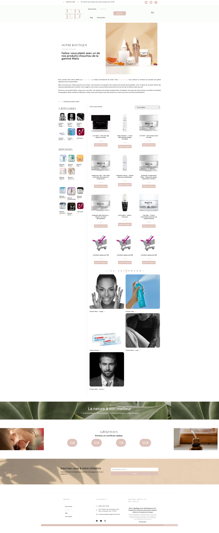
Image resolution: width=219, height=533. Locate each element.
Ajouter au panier (101, 145)
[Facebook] (146, 2)
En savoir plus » (142, 521)
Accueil (60, 101)
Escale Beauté (123, 80)
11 (134, 271)
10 (131, 271)
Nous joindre (101, 17)
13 (140, 271)
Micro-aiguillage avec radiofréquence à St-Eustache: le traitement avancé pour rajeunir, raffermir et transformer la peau (142, 510)
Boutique (103, 9)
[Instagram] (155, 2)
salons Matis (87, 80)
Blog (91, 17)
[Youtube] (151, 2)
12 (137, 271)
